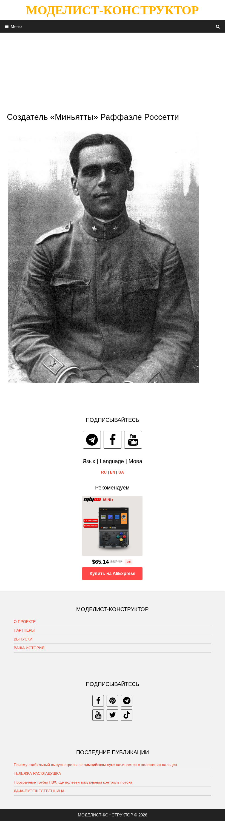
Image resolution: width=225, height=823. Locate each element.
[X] (112, 715)
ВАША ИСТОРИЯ (29, 648)
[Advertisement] (112, 71)
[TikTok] (126, 715)
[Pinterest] (112, 701)
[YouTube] (133, 440)
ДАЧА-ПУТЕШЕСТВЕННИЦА (39, 791)
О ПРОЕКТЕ (25, 621)
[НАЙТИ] (218, 26)
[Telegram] (92, 440)
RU (104, 472)
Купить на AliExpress (112, 573)
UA (121, 472)
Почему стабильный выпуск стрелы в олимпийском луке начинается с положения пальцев (95, 764)
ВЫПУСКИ (23, 639)
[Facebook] (112, 440)
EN (112, 472)
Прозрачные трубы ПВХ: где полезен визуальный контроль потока (73, 782)
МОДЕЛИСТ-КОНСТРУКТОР (112, 10)
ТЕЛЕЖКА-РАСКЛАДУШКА (37, 773)
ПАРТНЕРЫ (24, 630)
